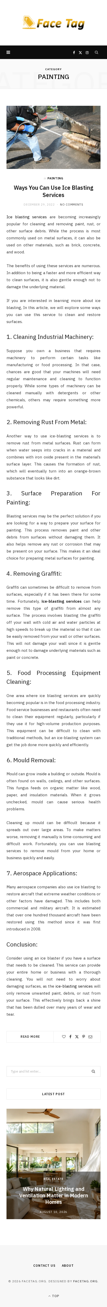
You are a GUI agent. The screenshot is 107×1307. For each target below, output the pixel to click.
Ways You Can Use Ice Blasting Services (53, 191)
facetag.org (85, 1281)
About (68, 1265)
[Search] (96, 52)
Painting (55, 178)
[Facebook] (70, 1037)
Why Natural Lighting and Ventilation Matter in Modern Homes (53, 1195)
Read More (30, 1037)
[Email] (90, 1037)
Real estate (53, 1179)
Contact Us (44, 1265)
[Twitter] (77, 1037)
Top (55, 1296)
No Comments (71, 204)
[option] (53, 1164)
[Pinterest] (83, 1037)
